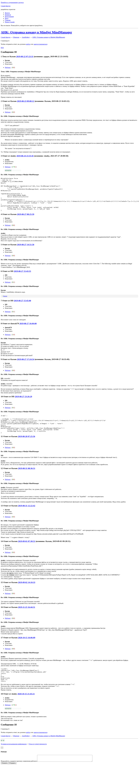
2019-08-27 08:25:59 (25, 214)
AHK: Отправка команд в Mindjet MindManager (36, 32)
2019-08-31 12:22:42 (26, 506)
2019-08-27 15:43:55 (22, 271)
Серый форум (5, 6)
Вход (6, 18)
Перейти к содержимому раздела (12, 2)
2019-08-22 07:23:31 (24, 56)
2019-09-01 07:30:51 (26, 541)
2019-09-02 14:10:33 (26, 582)
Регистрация (9, 16)
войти (28, 44)
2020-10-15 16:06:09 (26, 638)
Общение (16, 37)
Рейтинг (8, 67)
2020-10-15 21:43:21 (26, 694)
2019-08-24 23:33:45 (25, 156)
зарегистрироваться (40, 44)
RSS (2, 48)
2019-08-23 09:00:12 (25, 101)
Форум (7, 13)
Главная (7, 20)
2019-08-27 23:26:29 (23, 396)
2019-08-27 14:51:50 (25, 245)
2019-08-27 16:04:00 (28, 323)
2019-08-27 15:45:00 (22, 301)
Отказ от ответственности (38, 744)
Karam (5, 296)
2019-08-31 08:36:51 (26, 468)
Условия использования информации (14, 744)
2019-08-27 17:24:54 (25, 359)
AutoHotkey (26, 37)
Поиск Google (10, 22)
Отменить (5, 763)
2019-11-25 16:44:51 (26, 607)
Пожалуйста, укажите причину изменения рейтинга (19, 761)
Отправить (12, 763)
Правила (8, 15)
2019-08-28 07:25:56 (26, 436)
